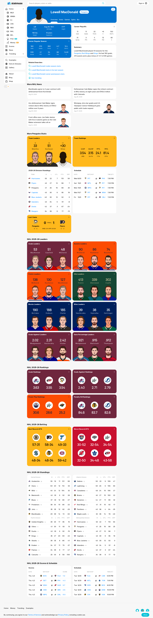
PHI (103, 178)
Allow (145, 615)
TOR (103, 580)
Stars (34, 486)
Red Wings (86, 53)
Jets (33, 509)
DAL (59, 594)
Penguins (84, 12)
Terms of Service (34, 615)
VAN (45, 590)
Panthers (80, 509)
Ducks (34, 531)
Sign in (141, 3)
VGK (103, 594)
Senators (80, 500)
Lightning (80, 486)
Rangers (35, 211)
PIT (89, 178)
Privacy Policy (63, 615)
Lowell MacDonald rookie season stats (46, 66)
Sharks (34, 540)
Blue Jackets (37, 197)
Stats (61, 19)
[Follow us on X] (148, 611)
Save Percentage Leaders (84, 334)
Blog (10, 77)
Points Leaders (34, 274)
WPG (89, 188)
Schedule (77, 170)
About (11, 74)
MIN (59, 590)
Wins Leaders (79, 304)
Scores (11, 46)
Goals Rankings (34, 372)
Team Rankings (80, 138)
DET (44, 580)
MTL (89, 183)
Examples (12, 60)
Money (12, 42)
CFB (11, 24)
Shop (11, 81)
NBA (12, 27)
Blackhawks (36, 514)
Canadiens (81, 490)
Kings (96, 53)
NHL (12, 31)
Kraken (34, 545)
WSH (104, 192)
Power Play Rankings (36, 397)
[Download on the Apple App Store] (137, 610)
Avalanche (36, 481)
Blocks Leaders (34, 304)
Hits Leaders (79, 274)
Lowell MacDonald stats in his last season (47, 70)
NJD (59, 585)
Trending (20, 608)
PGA (12, 39)
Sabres (79, 481)
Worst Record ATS (81, 429)
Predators (35, 504)
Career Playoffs (80, 26)
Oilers (34, 526)
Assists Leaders (80, 244)
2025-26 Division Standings (39, 170)
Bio (78, 19)
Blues (34, 500)
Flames (34, 550)
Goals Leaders (34, 244)
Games (67, 19)
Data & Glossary (15, 64)
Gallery (11, 67)
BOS (45, 576)
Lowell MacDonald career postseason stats (47, 74)
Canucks (35, 554)
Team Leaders (34, 138)
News (11, 50)
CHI (88, 594)
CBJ (103, 197)
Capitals (35, 192)
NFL (11, 35)
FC (11, 20)
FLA (59, 576)
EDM (103, 590)
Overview (54, 19)
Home (6, 608)
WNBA (12, 16)
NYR (89, 585)
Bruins (79, 495)
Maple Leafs (81, 514)
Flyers (34, 183)
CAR (103, 576)
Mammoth (35, 495)
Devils (34, 206)
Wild (33, 490)
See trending (36, 78)
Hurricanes (36, 178)
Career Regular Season (37, 41)
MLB (12, 12)
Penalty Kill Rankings (82, 397)
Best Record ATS (35, 429)
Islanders (35, 202)
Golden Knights (37, 522)
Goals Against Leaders (37, 334)
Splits (73, 19)
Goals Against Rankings (83, 372)
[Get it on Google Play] (142, 610)
